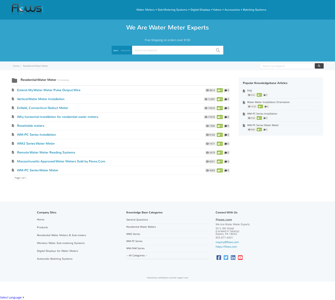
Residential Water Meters (141, 226)
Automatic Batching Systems (55, 259)
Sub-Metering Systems (172, 10)
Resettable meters (30, 126)
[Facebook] (219, 257)
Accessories (232, 10)
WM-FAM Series (135, 248)
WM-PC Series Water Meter (37, 170)
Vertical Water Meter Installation (41, 99)
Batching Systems (254, 10)
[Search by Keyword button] (319, 66)
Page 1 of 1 (20, 177)
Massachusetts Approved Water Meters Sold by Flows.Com (61, 161)
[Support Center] (27, 9)
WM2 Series (133, 234)
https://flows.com (226, 246)
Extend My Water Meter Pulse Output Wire (48, 90)
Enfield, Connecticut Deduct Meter (42, 108)
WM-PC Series (134, 241)
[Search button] (218, 50)
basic (115, 50)
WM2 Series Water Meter (36, 143)
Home (40, 219)
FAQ (249, 90)
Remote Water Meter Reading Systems (46, 152)
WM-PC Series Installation (36, 135)
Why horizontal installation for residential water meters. (58, 117)
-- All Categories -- (136, 255)
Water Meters (145, 10)
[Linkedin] (233, 257)
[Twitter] (226, 257)
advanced (125, 50)
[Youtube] (240, 257)
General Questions (137, 219)
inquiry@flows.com (227, 242)
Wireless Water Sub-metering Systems (61, 243)
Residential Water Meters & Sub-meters (61, 235)
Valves (217, 10)
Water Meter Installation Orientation (268, 102)
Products (42, 227)
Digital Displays (200, 10)
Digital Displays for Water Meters (57, 251)
